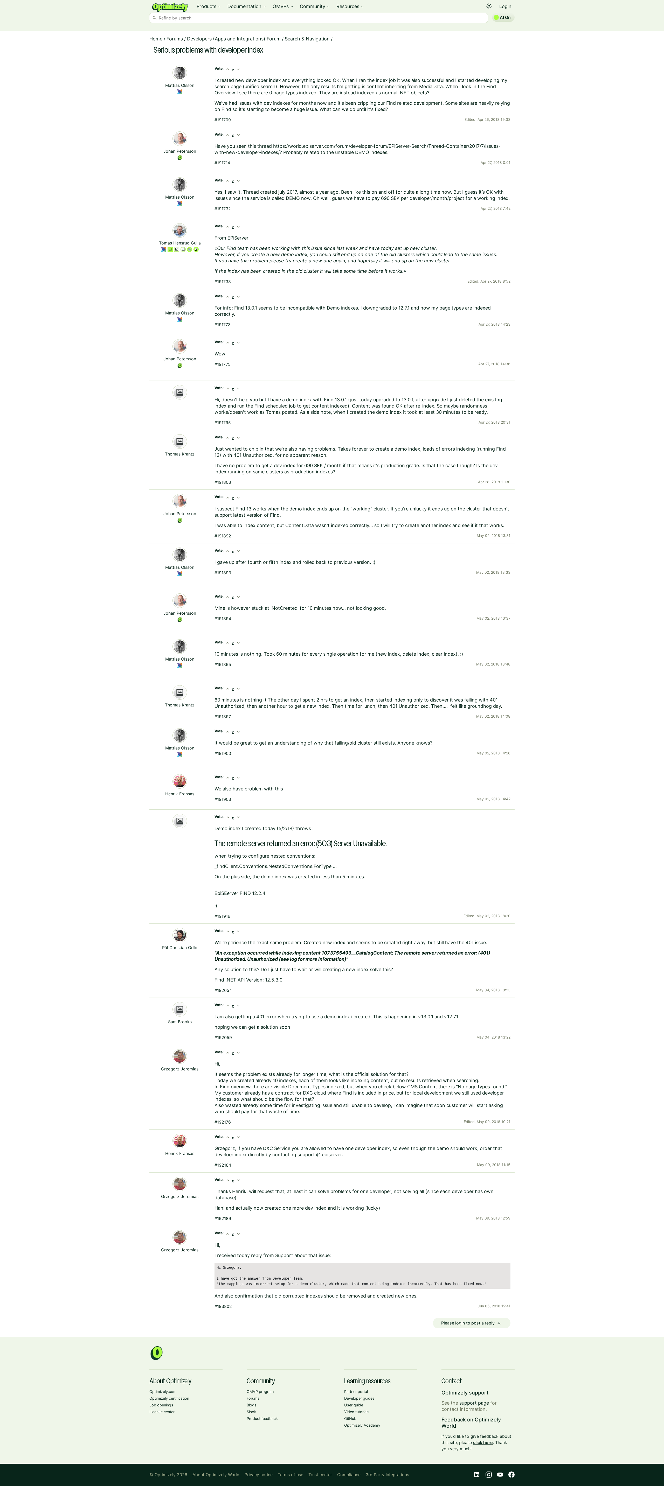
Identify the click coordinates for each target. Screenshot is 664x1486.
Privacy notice (259, 1474)
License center (162, 1412)
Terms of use (290, 1474)
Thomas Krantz (180, 454)
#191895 (223, 664)
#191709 (223, 119)
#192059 (223, 1037)
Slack (251, 1412)
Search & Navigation (307, 38)
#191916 (222, 916)
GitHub (350, 1418)
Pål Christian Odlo (179, 947)
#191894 (223, 618)
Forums (175, 38)
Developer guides (359, 1398)
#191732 (223, 208)
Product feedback (262, 1418)
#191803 (223, 482)
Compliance (349, 1474)
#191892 (223, 535)
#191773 (223, 324)
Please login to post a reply (471, 1323)
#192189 (223, 1218)
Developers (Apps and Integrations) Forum (234, 38)
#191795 (223, 422)
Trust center (320, 1474)
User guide (353, 1405)
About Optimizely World (215, 1474)
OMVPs (283, 6)
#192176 (223, 1122)
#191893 (223, 572)
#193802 (223, 1306)
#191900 (223, 753)
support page (474, 1403)
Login (505, 6)
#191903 (223, 799)
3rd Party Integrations (387, 1474)
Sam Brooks (180, 1021)
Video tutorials (356, 1412)
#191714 (222, 162)
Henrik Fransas (179, 793)
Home (155, 38)
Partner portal (356, 1391)
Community (315, 6)
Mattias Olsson (179, 85)
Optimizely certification (169, 1398)
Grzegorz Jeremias (179, 1068)
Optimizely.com (163, 1391)
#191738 (223, 281)
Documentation (246, 6)
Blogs (252, 1405)
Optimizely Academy (362, 1425)
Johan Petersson (179, 151)
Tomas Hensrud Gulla (180, 243)
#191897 (223, 716)
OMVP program (260, 1391)
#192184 (223, 1165)
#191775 (223, 364)
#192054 (223, 990)
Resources (350, 6)
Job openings (161, 1405)
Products (209, 6)
